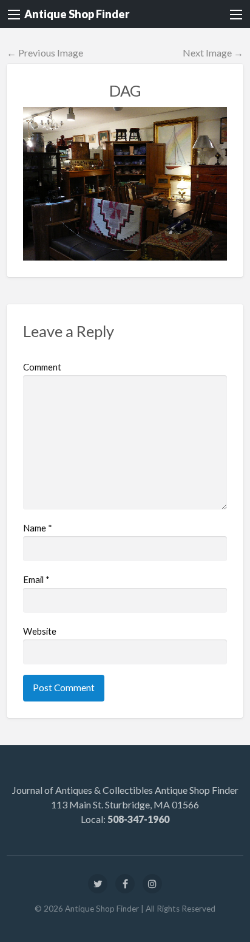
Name (37, 527)
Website (39, 631)
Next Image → (213, 52)
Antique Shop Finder (76, 14)
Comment (42, 366)
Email (36, 579)
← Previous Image (45, 52)
